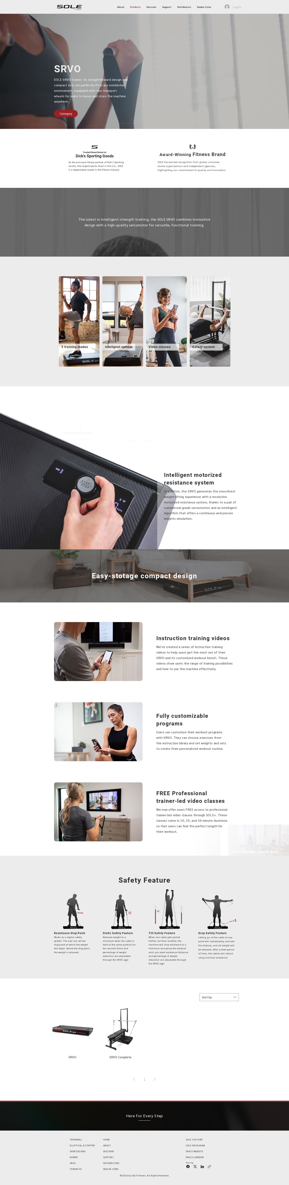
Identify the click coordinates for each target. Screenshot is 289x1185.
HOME (106, 1139)
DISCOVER (108, 1151)
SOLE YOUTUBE (194, 1139)
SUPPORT (108, 1157)
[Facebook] (188, 1166)
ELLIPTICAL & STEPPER (82, 1145)
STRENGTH (76, 1168)
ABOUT (107, 1145)
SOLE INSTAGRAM (195, 1145)
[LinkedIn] (202, 1166)
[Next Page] (154, 1079)
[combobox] (219, 997)
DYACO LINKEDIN (195, 1157)
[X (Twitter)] (195, 1166)
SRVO (73, 1163)
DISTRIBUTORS (111, 1163)
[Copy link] (209, 1166)
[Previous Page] (134, 1079)
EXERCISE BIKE (78, 1151)
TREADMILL (76, 1139)
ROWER (74, 1157)
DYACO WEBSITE (194, 1151)
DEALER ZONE (110, 1168)
